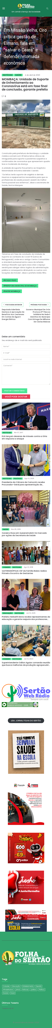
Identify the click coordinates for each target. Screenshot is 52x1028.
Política (17, 479)
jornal (18, 990)
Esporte (38, 986)
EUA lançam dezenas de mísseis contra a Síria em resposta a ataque (24, 437)
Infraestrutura (8, 990)
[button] (26, 43)
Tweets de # (8, 1008)
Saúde (18, 75)
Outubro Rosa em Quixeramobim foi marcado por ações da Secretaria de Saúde (24, 534)
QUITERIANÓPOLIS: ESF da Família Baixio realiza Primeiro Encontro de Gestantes (24, 572)
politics (33, 990)
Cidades (6, 567)
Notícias (7, 75)
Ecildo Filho (10, 280)
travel (13, 993)
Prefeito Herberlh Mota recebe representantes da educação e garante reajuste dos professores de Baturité (26, 619)
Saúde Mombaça (12, 291)
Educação (7, 613)
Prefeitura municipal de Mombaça (21, 286)
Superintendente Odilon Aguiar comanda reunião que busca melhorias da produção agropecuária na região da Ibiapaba (26, 665)
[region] (26, 43)
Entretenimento (27, 986)
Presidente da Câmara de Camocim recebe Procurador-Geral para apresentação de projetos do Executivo (23, 484)
